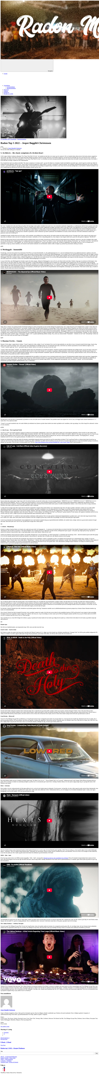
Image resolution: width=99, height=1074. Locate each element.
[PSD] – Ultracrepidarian (7, 1059)
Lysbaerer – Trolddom (6, 1060)
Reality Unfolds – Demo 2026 (8, 1058)
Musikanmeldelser (11, 88)
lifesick (2, 1038)
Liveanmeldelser (11, 87)
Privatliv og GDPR (8, 94)
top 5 (8, 1038)
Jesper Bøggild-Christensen (15, 148)
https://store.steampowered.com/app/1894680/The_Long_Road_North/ (52, 442)
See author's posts (5, 1026)
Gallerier (6, 91)
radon (5, 1038)
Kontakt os (6, 92)
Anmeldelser (7, 85)
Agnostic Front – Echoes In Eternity (9, 1062)
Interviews (6, 89)
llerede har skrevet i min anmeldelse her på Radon (56, 858)
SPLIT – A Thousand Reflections (9, 1056)
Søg (2, 1051)
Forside (5, 73)
